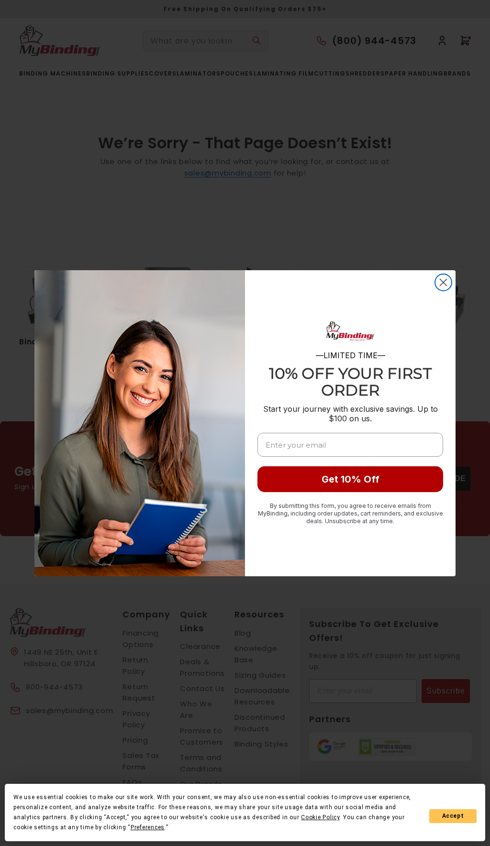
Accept (453, 816)
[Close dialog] (443, 282)
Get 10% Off (350, 479)
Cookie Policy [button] (320, 817)
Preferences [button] (148, 827)
